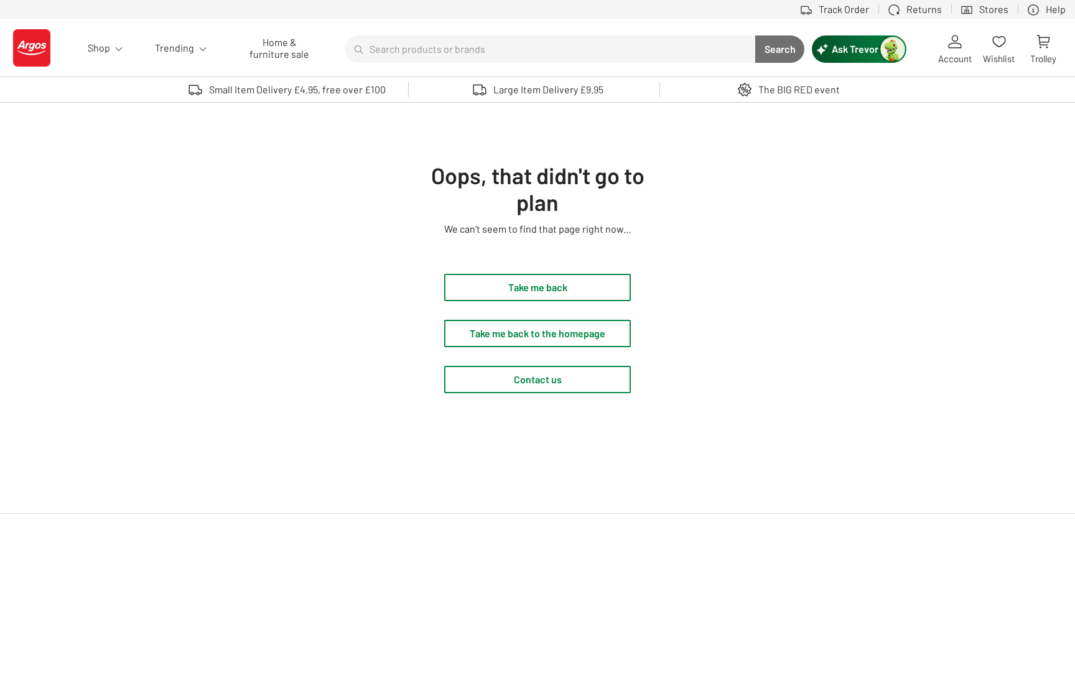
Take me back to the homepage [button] (537, 333)
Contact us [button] (538, 379)
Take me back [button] (537, 287)
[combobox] (550, 49)
